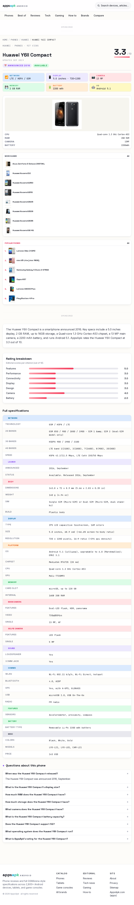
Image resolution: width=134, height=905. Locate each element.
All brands (61, 892)
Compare (99, 15)
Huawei (25, 40)
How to (72, 15)
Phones (9, 15)
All (128, 156)
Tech (47, 15)
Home (5, 40)
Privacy (114, 883)
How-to (87, 892)
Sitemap (114, 887)
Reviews (35, 15)
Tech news (89, 883)
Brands (85, 15)
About (113, 878)
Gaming (59, 15)
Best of (22, 15)
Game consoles (64, 887)
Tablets (60, 883)
